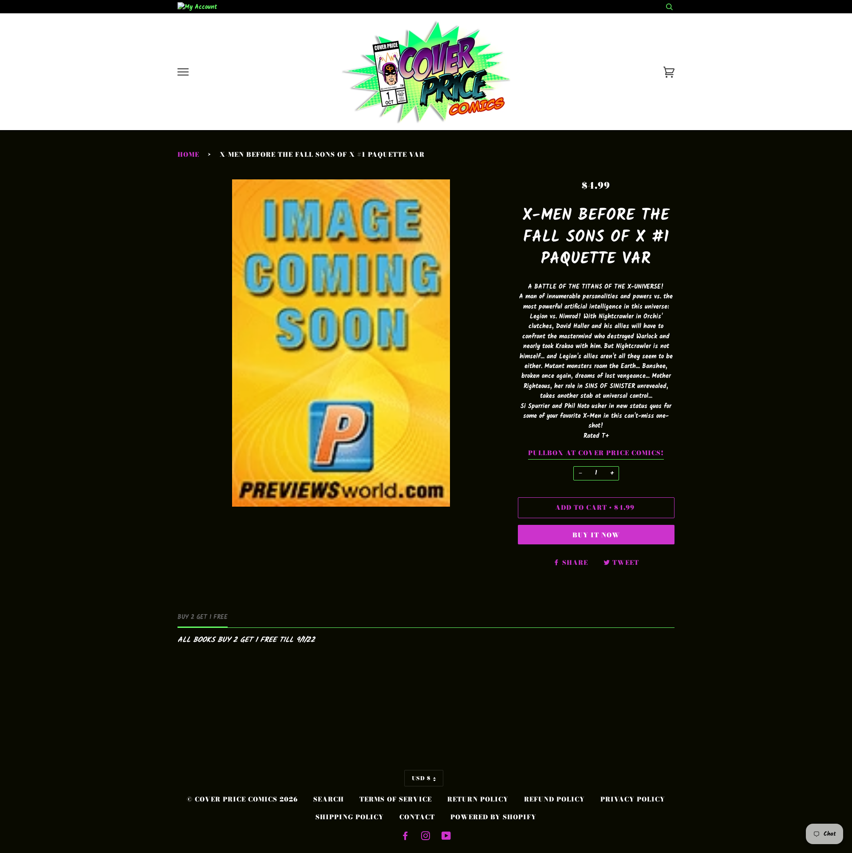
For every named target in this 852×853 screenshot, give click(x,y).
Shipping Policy (350, 817)
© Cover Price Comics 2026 (242, 799)
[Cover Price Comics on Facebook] (405, 837)
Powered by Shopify (493, 817)
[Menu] (183, 72)
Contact (417, 817)
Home (188, 154)
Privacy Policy (632, 799)
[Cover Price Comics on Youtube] (446, 837)
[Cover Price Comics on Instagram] (425, 837)
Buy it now (596, 535)
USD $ (421, 778)
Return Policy (478, 799)
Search (328, 799)
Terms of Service (395, 799)
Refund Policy (554, 799)
